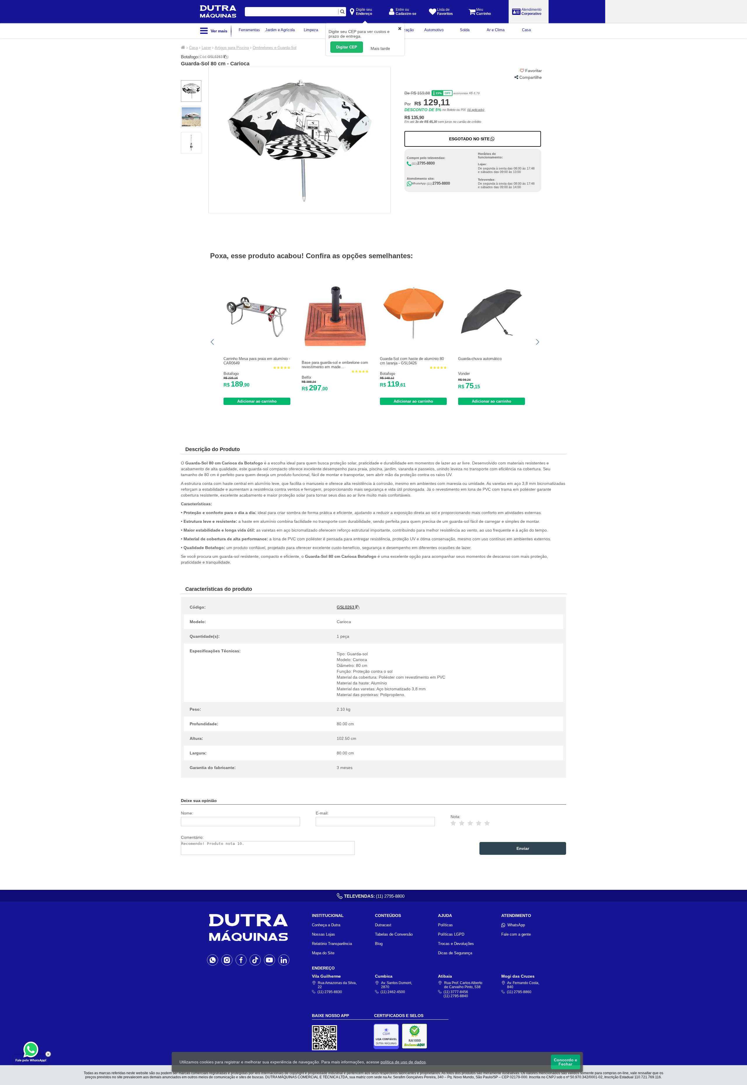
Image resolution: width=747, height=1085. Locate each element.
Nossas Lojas (323, 934)
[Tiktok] (255, 959)
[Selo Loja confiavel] (388, 1036)
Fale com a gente (516, 934)
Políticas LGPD (451, 934)
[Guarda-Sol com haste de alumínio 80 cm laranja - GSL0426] (413, 342)
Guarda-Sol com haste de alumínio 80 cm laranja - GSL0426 (412, 361)
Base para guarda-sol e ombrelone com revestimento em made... (335, 364)
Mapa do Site (323, 953)
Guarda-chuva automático (480, 359)
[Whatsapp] (212, 959)
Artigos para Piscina (232, 48)
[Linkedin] (284, 959)
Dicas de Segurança (455, 953)
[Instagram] (227, 959)
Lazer (206, 48)
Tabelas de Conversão (394, 934)
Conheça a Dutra (326, 925)
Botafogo (189, 56)
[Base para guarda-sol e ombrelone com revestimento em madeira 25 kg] (335, 345)
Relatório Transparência (332, 943)
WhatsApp (516, 925)
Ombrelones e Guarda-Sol (274, 48)
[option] (299, 140)
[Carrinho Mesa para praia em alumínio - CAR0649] (257, 342)
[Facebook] (241, 959)
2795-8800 (426, 163)
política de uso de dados (403, 1062)
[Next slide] (537, 342)
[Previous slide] (213, 342)
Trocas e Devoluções (456, 943)
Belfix (306, 377)
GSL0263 (215, 57)
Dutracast (383, 925)
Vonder (464, 373)
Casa (193, 48)
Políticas (445, 925)
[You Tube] (269, 959)
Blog (379, 943)
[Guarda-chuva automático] (491, 342)
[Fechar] (48, 1054)
